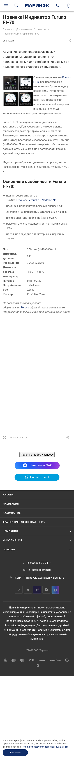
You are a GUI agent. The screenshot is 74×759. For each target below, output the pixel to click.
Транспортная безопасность (24, 522)
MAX (55, 590)
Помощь (9, 549)
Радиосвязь (12, 513)
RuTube (37, 590)
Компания (10, 531)
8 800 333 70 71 (37, 562)
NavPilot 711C (50, 200)
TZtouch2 (33, 200)
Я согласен (15, 752)
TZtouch (21, 200)
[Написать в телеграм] (37, 480)
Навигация (11, 503)
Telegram (28, 590)
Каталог (8, 494)
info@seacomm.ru (40, 569)
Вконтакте (19, 590)
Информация (12, 540)
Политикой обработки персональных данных (45, 747)
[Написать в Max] (37, 465)
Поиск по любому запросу (37, 454)
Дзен (46, 590)
